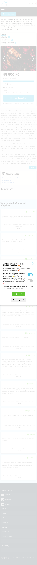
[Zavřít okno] (33, 263)
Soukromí (30, 287)
